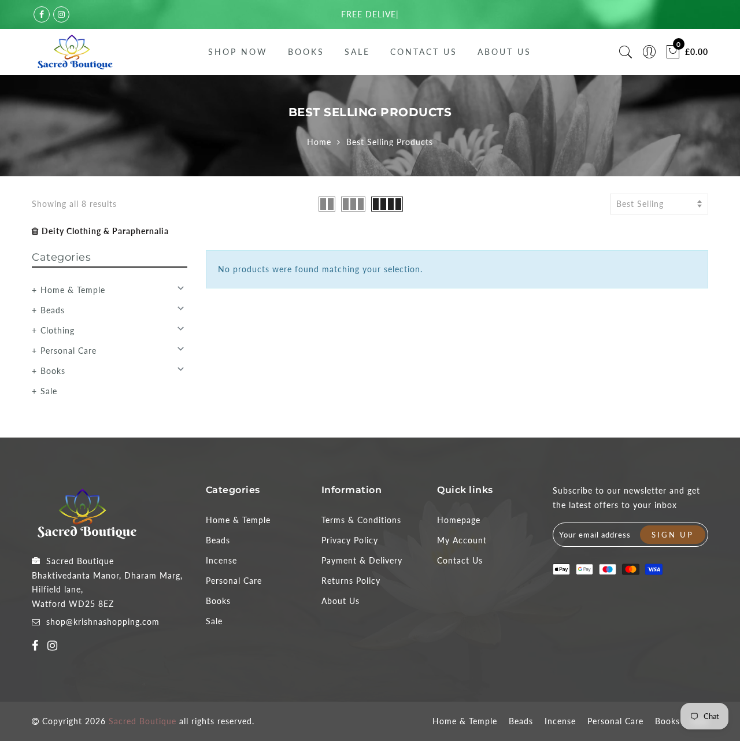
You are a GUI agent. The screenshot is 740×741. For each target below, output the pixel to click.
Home (319, 142)
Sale (357, 52)
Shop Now (238, 52)
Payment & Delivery (361, 560)
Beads (52, 310)
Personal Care (68, 350)
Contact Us (423, 52)
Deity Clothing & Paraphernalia (105, 231)
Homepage (458, 520)
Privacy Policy (349, 540)
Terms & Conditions (361, 520)
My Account (462, 540)
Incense (221, 560)
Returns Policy (350, 581)
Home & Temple (72, 290)
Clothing (57, 330)
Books (306, 52)
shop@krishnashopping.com (103, 622)
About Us (504, 52)
